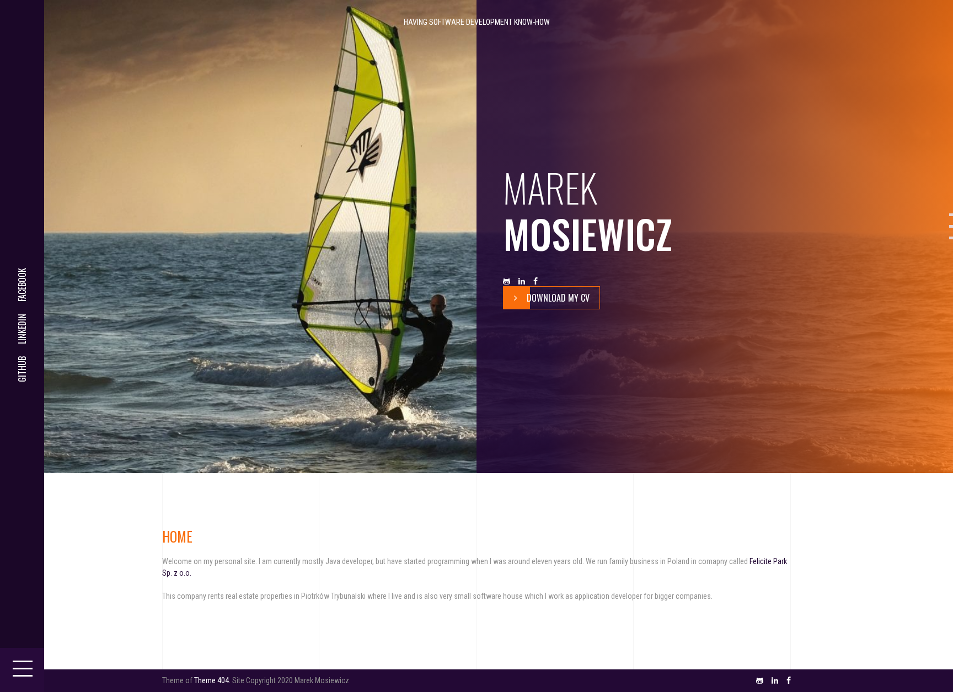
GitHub (22, 369)
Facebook (22, 285)
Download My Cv (558, 297)
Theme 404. (212, 680)
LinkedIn (22, 329)
